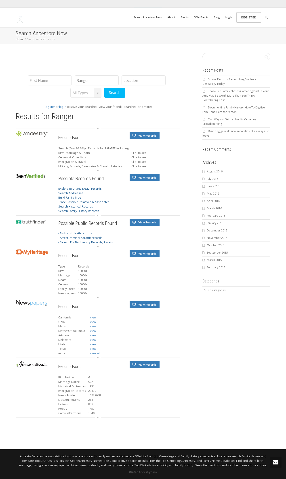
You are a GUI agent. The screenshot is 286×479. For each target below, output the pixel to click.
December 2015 (217, 230)
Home (19, 39)
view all (95, 353)
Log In (229, 17)
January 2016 (215, 223)
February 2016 (216, 216)
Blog (217, 17)
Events (185, 17)
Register (248, 17)
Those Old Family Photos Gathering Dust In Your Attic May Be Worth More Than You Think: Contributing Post (235, 95)
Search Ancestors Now (148, 17)
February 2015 (216, 267)
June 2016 (213, 186)
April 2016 (213, 201)
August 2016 (215, 171)
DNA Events (201, 17)
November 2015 (217, 238)
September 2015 (217, 252)
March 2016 (214, 208)
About (171, 17)
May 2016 (213, 193)
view (93, 317)
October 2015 (216, 245)
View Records (147, 136)
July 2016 (212, 179)
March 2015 (214, 260)
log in (62, 107)
